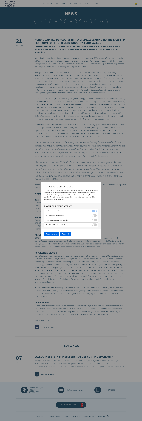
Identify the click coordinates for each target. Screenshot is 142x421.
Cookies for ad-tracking (55, 215)
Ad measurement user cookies (57, 220)
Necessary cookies (53, 211)
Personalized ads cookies (56, 225)
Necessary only (51, 234)
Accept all (65, 234)
